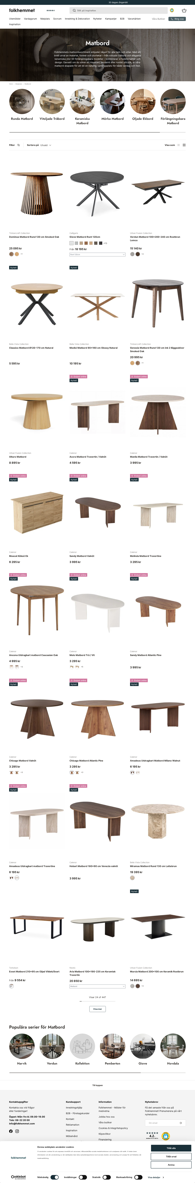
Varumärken (134, 18)
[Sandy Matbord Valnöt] (97, 511)
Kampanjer (111, 18)
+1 (22, 254)
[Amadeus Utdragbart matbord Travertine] (37, 821)
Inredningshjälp (74, 1107)
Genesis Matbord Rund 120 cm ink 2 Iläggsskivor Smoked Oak (157, 349)
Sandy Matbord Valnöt (82, 556)
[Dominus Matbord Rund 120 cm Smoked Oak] (37, 192)
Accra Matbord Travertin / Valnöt (88, 456)
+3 (22, 667)
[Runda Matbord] (22, 101)
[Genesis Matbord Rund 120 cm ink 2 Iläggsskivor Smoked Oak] (158, 303)
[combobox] (119, 10)
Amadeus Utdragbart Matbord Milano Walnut (155, 760)
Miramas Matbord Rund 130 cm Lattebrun (153, 866)
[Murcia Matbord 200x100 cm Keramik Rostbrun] (158, 927)
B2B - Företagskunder (78, 1113)
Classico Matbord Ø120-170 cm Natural (31, 347)
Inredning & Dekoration (77, 18)
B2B (122, 18)
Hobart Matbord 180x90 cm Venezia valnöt (94, 866)
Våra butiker (105, 1122)
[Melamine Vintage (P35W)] (81, 243)
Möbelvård (72, 1136)
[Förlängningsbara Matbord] (173, 101)
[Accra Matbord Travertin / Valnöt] (97, 412)
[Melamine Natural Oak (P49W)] (91, 243)
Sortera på (33, 145)
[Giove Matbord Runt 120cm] (97, 192)
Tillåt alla (171, 1148)
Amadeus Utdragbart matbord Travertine (32, 866)
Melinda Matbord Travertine (145, 556)
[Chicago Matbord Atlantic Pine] (97, 716)
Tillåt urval (171, 1156)
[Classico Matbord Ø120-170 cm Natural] (37, 303)
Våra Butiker (158, 18)
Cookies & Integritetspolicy (113, 1128)
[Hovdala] (173, 1046)
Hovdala (173, 1063)
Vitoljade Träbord (52, 118)
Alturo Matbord (17, 456)
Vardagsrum (30, 18)
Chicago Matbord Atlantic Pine (86, 760)
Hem (11, 84)
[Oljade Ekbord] (143, 101)
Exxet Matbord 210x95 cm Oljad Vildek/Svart (34, 971)
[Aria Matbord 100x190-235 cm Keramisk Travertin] (97, 927)
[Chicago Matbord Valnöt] (37, 716)
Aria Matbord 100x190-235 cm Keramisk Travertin (92, 973)
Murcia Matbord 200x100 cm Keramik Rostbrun (157, 971)
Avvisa (171, 1165)
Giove (143, 1063)
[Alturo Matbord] (37, 412)
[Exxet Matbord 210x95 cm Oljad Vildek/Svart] (37, 927)
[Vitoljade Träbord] (52, 101)
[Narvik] (22, 1046)
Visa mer (97, 1009)
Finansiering (105, 1139)
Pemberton (112, 1063)
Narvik (22, 1063)
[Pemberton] (112, 1046)
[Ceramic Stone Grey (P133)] (100, 243)
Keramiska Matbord (82, 120)
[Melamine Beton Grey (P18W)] (76, 243)
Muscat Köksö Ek (18, 556)
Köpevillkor (105, 1133)
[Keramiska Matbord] (82, 101)
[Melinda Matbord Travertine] (158, 511)
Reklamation (72, 1124)
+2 (142, 254)
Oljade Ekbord (142, 118)
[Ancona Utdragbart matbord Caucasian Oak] (37, 610)
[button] (59, 10)
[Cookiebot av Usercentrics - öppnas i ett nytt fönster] (18, 1177)
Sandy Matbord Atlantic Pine (145, 655)
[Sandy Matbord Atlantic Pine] (158, 610)
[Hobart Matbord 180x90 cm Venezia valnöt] (97, 821)
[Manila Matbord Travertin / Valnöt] (158, 412)
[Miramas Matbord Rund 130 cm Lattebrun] (158, 821)
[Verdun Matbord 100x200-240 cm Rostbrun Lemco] (158, 192)
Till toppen (97, 1085)
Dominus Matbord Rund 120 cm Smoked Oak (34, 236)
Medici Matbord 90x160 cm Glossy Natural (93, 347)
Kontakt (70, 1119)
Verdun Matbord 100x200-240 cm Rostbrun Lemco (155, 238)
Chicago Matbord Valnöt (22, 760)
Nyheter (97, 18)
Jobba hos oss (106, 1116)
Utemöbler (15, 18)
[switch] (83, 1177)
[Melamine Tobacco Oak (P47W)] (86, 243)
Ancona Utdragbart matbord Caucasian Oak (33, 655)
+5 (82, 667)
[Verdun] (52, 1046)
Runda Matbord (22, 118)
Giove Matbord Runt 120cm (85, 236)
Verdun (52, 1063)
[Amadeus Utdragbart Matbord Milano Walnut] (158, 716)
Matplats (45, 18)
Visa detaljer (154, 1177)
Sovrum (57, 18)
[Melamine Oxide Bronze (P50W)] (96, 243)
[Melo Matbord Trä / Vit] (97, 610)
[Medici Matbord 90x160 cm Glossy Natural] (97, 303)
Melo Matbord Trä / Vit (82, 655)
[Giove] (143, 1046)
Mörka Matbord (112, 118)
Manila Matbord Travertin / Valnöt (148, 456)
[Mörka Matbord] (112, 101)
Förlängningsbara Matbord (173, 120)
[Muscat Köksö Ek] (37, 511)
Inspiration (14, 24)
